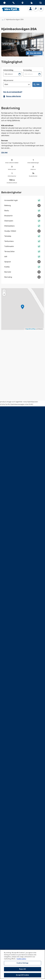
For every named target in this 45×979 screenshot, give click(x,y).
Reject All (22, 969)
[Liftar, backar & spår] (31, 3)
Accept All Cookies (22, 975)
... (2, 19)
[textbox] (22, 130)
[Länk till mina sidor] (30, 8)
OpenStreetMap (30, 329)
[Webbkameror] (22, 3)
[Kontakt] (13, 3)
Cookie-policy (21, 959)
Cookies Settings (22, 963)
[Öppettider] (4, 3)
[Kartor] (40, 3)
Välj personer (8, 80)
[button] (22, 307)
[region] (22, 964)
